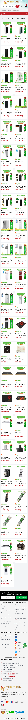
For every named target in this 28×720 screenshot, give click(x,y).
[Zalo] (16, 640)
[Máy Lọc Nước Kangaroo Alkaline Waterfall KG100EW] (21, 151)
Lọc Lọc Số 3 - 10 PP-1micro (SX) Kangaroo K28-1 (19, 531)
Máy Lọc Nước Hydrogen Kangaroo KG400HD (6, 236)
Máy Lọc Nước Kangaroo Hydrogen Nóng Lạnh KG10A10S (6, 162)
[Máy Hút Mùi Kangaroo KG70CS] (7, 422)
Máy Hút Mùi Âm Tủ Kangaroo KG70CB (6, 556)
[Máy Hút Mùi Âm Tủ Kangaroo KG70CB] (7, 545)
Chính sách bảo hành (5, 614)
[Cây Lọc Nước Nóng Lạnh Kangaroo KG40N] (21, 274)
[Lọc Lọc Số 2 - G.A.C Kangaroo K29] (7, 521)
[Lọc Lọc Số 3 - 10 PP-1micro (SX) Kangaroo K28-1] (21, 521)
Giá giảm (23, 18)
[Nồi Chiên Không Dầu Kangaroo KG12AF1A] (7, 471)
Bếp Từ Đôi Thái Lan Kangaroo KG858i (20, 383)
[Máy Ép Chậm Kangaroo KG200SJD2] (7, 496)
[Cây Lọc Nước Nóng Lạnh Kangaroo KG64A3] (7, 323)
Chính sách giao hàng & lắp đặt (7, 611)
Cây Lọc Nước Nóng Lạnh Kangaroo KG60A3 (20, 310)
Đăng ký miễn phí (22, 597)
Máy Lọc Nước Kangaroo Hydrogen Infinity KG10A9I (20, 137)
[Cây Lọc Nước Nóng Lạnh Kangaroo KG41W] (7, 299)
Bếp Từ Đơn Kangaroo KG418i (19, 359)
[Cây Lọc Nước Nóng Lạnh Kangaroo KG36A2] (21, 249)
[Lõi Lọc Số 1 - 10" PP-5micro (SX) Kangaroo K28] (21, 496)
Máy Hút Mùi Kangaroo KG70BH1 (20, 433)
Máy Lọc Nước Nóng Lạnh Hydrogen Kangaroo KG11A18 (6, 186)
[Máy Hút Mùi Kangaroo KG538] (7, 447)
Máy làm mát (17, 615)
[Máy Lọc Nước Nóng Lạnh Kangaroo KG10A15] (7, 77)
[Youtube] (16, 642)
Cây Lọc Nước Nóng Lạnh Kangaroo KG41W (6, 310)
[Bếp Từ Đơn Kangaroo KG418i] (21, 348)
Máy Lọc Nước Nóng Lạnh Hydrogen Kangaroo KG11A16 (20, 186)
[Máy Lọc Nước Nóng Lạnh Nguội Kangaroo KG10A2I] (21, 53)
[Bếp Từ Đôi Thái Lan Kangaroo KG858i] (21, 373)
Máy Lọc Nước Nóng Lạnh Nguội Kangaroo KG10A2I (21, 63)
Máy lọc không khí (19, 613)
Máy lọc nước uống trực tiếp (21, 607)
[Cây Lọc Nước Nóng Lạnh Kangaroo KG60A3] (21, 299)
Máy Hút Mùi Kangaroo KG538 (5, 458)
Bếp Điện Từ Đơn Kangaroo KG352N (6, 359)
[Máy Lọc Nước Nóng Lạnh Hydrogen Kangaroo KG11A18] (7, 176)
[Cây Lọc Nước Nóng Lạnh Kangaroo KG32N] (21, 225)
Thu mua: (5, 676)
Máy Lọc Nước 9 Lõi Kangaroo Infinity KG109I (6, 113)
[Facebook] (16, 637)
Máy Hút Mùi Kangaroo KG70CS (6, 433)
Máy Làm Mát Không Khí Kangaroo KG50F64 (6, 581)
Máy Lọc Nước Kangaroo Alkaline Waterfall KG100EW (20, 162)
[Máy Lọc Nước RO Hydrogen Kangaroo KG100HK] (7, 28)
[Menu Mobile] (2, 2)
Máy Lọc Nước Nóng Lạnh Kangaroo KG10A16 (6, 63)
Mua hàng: (5, 673)
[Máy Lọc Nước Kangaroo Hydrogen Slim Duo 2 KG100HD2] (7, 126)
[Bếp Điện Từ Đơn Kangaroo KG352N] (7, 348)
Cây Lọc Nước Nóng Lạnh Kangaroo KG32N (20, 236)
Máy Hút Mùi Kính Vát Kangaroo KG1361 (20, 458)
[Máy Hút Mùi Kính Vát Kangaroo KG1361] (21, 447)
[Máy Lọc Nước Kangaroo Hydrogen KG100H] (7, 200)
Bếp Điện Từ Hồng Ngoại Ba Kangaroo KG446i (6, 408)
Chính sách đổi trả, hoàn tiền (6, 617)
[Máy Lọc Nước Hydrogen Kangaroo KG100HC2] (21, 102)
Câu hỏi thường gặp (5, 623)
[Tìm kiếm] (17, 6)
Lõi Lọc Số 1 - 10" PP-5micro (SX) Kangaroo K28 (21, 507)
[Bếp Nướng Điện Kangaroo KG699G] (21, 397)
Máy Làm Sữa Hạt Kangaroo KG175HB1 (20, 482)
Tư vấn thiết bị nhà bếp (20, 622)
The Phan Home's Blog (6, 621)
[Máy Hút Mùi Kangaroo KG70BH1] (21, 422)
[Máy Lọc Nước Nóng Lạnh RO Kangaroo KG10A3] (21, 28)
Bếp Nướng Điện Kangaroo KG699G (20, 408)
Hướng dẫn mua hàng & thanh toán (6, 607)
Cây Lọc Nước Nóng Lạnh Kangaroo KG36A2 (20, 260)
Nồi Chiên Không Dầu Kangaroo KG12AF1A (7, 482)
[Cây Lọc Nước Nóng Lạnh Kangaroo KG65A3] (7, 274)
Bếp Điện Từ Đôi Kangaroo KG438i (6, 383)
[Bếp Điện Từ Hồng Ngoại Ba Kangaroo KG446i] (7, 397)
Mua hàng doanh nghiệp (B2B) (20, 626)
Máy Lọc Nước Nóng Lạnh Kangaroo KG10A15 (6, 88)
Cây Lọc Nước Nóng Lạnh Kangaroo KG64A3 (6, 334)
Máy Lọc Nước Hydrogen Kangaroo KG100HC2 (20, 113)
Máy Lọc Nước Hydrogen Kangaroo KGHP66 (20, 88)
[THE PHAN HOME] (11, 2)
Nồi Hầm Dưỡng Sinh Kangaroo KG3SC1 (20, 556)
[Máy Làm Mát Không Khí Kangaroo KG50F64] (7, 570)
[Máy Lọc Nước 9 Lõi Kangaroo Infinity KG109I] (7, 102)
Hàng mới (10, 18)
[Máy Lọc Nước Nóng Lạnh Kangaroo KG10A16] (7, 53)
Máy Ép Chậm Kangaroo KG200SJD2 (5, 507)
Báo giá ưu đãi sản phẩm (20, 619)
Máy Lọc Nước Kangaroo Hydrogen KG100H (6, 211)
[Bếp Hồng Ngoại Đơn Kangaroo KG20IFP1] (21, 323)
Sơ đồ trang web (4, 626)
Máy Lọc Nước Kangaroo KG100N (20, 211)
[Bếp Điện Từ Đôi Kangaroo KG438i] (7, 373)
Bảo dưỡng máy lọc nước (20, 630)
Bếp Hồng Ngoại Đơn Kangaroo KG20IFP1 (20, 334)
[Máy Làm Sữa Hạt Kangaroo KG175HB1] (21, 471)
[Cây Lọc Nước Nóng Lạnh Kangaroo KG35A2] (7, 249)
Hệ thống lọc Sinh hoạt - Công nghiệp (20, 610)
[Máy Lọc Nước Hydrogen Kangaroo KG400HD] (7, 225)
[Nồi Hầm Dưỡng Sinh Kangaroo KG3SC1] (21, 545)
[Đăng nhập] (22, 5)
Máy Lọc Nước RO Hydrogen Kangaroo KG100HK (6, 39)
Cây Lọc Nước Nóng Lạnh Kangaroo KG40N (20, 285)
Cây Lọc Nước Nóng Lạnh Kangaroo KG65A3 (6, 285)
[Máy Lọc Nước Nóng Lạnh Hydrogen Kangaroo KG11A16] (21, 176)
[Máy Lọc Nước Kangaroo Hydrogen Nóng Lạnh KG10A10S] (7, 151)
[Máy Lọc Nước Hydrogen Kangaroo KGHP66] (21, 77)
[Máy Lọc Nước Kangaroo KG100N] (21, 200)
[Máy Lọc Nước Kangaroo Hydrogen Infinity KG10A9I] (21, 126)
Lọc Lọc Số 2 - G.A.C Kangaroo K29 (6, 531)
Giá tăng (17, 18)
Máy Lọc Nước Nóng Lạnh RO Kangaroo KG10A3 (20, 39)
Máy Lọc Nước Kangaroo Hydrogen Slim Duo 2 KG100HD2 (6, 137)
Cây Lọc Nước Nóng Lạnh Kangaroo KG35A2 (6, 260)
